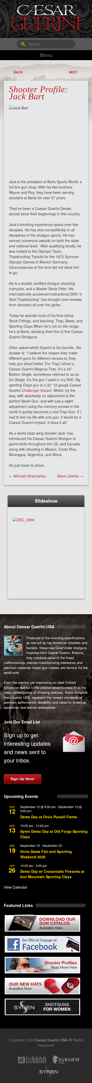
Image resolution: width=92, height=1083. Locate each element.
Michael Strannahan (27, 475)
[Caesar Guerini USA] (46, 18)
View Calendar (15, 887)
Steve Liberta (70, 475)
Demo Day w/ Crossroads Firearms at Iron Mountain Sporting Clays (52, 874)
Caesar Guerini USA (50, 1039)
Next (73, 72)
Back (18, 72)
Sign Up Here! (22, 779)
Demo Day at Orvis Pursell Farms (48, 816)
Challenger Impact (36, 390)
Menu (46, 55)
